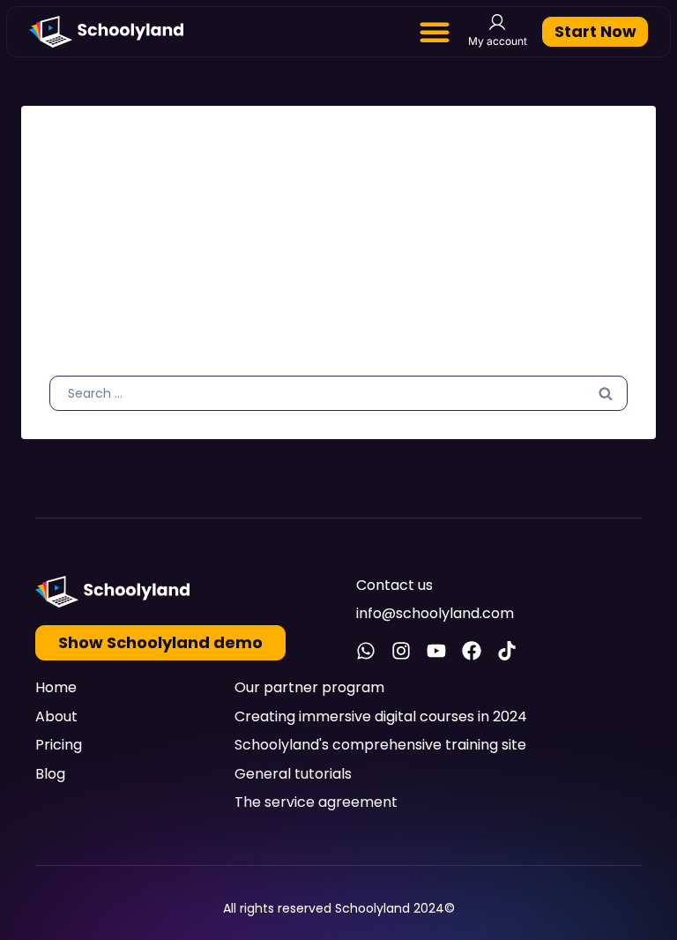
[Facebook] (471, 650)
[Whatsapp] (366, 650)
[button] (434, 32)
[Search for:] (338, 392)
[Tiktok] (507, 650)
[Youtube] (436, 650)
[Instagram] (401, 650)
